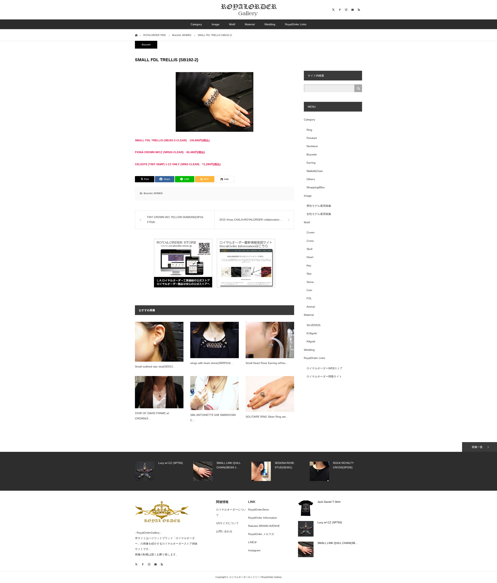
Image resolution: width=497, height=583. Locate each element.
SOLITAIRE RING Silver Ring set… (267, 416)
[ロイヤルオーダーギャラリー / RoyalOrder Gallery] (248, 10)
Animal (311, 306)
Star (309, 273)
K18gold (312, 333)
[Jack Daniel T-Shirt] (306, 508)
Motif (232, 24)
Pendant (312, 138)
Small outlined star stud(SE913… (155, 366)
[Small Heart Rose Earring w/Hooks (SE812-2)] (270, 340)
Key (309, 265)
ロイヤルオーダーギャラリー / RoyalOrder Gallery (255, 577)
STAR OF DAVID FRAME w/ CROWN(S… (152, 416)
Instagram (254, 550)
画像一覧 (477, 447)
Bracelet (146, 44)
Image (215, 24)
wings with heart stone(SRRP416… (211, 363)
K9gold (311, 341)
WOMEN (158, 193)
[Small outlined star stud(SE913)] (159, 342)
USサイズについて (227, 523)
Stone (310, 282)
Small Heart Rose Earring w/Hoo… (267, 363)
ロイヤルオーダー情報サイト (324, 376)
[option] (163, 471)
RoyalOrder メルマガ (261, 534)
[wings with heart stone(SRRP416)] (214, 340)
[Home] (136, 34)
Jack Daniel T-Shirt (329, 501)
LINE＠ (252, 542)
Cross (310, 240)
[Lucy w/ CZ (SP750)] (306, 529)
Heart (310, 257)
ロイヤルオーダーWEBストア (324, 368)
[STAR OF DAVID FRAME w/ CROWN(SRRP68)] (159, 392)
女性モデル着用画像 (319, 214)
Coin (309, 290)
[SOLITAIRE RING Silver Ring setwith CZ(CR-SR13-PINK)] (270, 394)
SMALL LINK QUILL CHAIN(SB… (337, 543)
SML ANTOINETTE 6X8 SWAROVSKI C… (213, 417)
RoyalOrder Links (295, 24)
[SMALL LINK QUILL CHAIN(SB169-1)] (306, 549)
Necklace (312, 146)
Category (196, 24)
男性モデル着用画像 (319, 205)
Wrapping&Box (316, 187)
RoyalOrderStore (258, 509)
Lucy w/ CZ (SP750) (329, 522)
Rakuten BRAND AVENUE (264, 525)
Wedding (269, 24)
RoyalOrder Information (262, 517)
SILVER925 (314, 325)
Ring (309, 129)
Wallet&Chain (315, 171)
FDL (309, 298)
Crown (311, 232)
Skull (309, 248)
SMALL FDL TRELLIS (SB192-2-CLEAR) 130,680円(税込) (172, 140)
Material (250, 24)
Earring (311, 162)
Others (311, 179)
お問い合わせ (224, 531)
